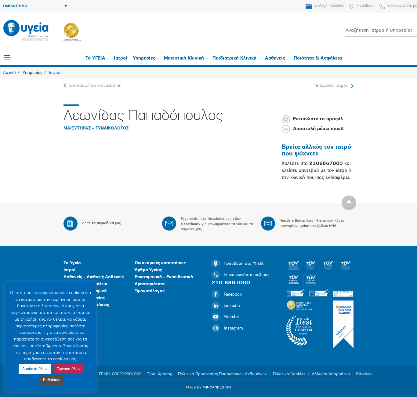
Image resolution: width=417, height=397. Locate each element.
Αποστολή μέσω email (318, 129)
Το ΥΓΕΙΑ (95, 58)
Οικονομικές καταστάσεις (160, 263)
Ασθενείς (275, 58)
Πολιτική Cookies (289, 374)
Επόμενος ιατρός (332, 85)
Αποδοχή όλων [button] (34, 369)
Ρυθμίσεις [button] (51, 380)
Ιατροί (120, 58)
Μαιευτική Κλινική (184, 58)
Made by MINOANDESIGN (208, 387)
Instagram (233, 328)
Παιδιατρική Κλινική (234, 58)
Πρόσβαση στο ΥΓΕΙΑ (244, 263)
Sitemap (364, 374)
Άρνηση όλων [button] (68, 369)
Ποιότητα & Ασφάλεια (318, 58)
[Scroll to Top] (349, 202)
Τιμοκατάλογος (150, 291)
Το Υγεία (72, 263)
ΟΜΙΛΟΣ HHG (15, 6)
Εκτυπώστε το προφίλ (318, 119)
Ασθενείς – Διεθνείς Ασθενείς (93, 277)
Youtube (231, 317)
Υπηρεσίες (144, 58)
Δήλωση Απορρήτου (331, 374)
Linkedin (232, 306)
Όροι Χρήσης (159, 374)
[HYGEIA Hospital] (26, 31)
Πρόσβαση (366, 6)
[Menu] (7, 57)
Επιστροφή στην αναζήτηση (95, 85)
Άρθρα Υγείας (148, 270)
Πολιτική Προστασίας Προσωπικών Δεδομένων (222, 374)
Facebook (233, 294)
